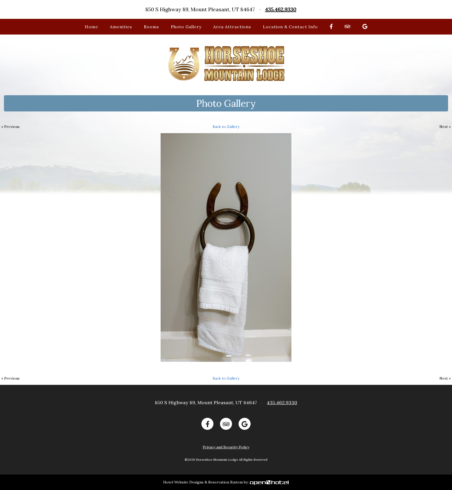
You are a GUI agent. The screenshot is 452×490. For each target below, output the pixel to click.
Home (91, 26)
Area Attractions (232, 26)
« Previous (10, 126)
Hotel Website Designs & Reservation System (203, 482)
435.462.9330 (280, 9)
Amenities (121, 26)
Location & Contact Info (290, 26)
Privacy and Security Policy (226, 447)
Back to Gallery (226, 126)
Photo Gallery (186, 26)
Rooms (151, 26)
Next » (445, 126)
